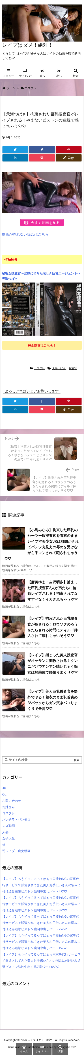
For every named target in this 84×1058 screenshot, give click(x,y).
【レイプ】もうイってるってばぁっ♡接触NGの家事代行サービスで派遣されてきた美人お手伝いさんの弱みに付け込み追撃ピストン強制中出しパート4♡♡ (41, 885)
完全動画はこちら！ (42, 345)
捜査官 (73, 368)
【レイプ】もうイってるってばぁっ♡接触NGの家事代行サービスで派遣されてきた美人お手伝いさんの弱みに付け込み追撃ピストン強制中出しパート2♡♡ (41, 922)
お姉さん (8, 807)
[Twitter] (15, 149)
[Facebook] (42, 149)
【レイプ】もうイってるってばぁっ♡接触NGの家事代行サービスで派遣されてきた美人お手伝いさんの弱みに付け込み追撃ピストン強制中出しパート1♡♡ (41, 941)
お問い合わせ (11, 800)
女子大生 (8, 838)
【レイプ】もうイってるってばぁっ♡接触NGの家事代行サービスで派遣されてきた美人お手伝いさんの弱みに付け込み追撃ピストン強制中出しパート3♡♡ (41, 904)
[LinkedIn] (15, 157)
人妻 (5, 832)
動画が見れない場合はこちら (25, 234)
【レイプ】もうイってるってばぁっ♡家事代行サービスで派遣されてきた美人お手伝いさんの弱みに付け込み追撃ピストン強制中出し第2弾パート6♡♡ (41, 960)
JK (4, 788)
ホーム (10, 88)
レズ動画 (8, 826)
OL (4, 794)
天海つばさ (59, 368)
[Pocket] (42, 157)
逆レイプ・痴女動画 (16, 851)
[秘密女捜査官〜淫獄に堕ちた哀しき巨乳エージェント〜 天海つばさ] (42, 309)
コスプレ (30, 88)
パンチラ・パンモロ (16, 819)
